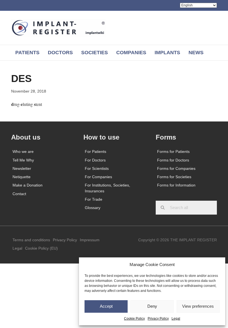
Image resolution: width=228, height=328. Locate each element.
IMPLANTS (167, 52)
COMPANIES (131, 52)
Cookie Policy (134, 318)
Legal (176, 318)
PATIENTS (27, 52)
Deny (152, 306)
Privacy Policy (158, 318)
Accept (106, 306)
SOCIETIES (94, 52)
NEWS (196, 52)
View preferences (198, 306)
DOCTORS (60, 52)
